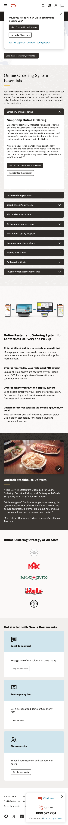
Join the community (21, 772)
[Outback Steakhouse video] (34, 457)
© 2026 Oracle (10, 796)
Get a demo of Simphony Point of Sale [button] (21, 56)
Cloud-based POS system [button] (20, 205)
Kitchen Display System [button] (19, 214)
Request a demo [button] (19, 720)
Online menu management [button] (20, 224)
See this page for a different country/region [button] (29, 42)
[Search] (43, 6)
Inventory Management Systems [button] (23, 271)
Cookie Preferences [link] (12, 801)
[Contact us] (62, 6)
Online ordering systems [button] (19, 195)
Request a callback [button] (20, 668)
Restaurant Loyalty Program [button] (21, 233)
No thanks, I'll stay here (20, 35)
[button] (6, 6)
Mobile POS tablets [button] (17, 252)
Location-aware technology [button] (21, 243)
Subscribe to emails (12, 806)
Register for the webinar (20, 173)
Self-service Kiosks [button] (16, 262)
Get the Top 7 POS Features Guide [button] (25, 165)
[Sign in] (56, 6)
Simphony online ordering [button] (20, 111)
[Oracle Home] (13, 5)
